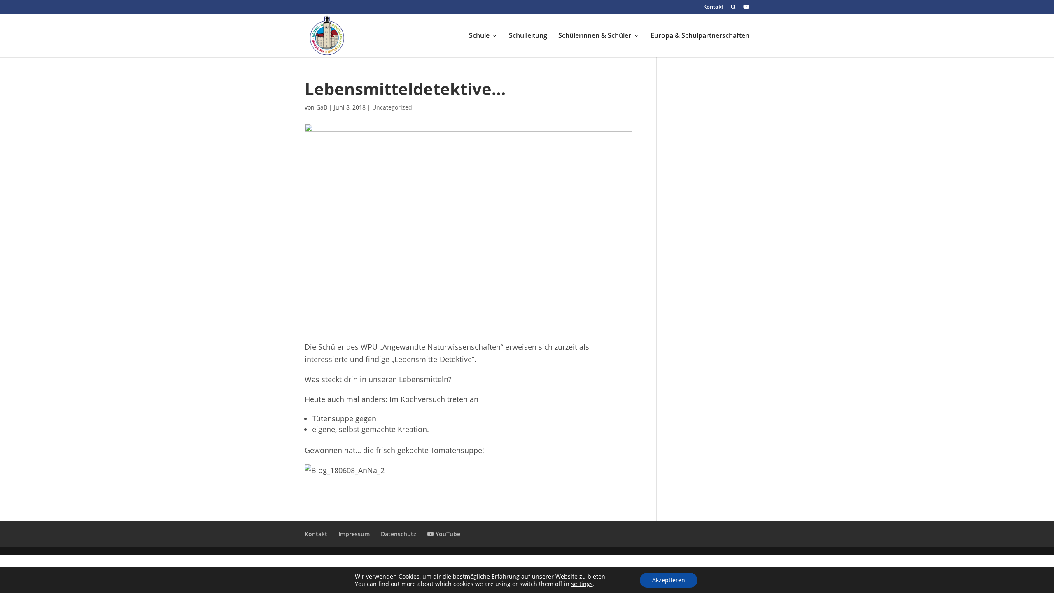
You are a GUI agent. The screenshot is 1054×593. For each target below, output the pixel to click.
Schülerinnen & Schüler (594, 36)
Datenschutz (398, 534)
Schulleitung (528, 36)
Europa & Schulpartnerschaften (700, 36)
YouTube (447, 534)
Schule (479, 36)
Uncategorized (392, 107)
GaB (321, 107)
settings (582, 584)
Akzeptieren (668, 580)
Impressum (354, 534)
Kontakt (713, 7)
